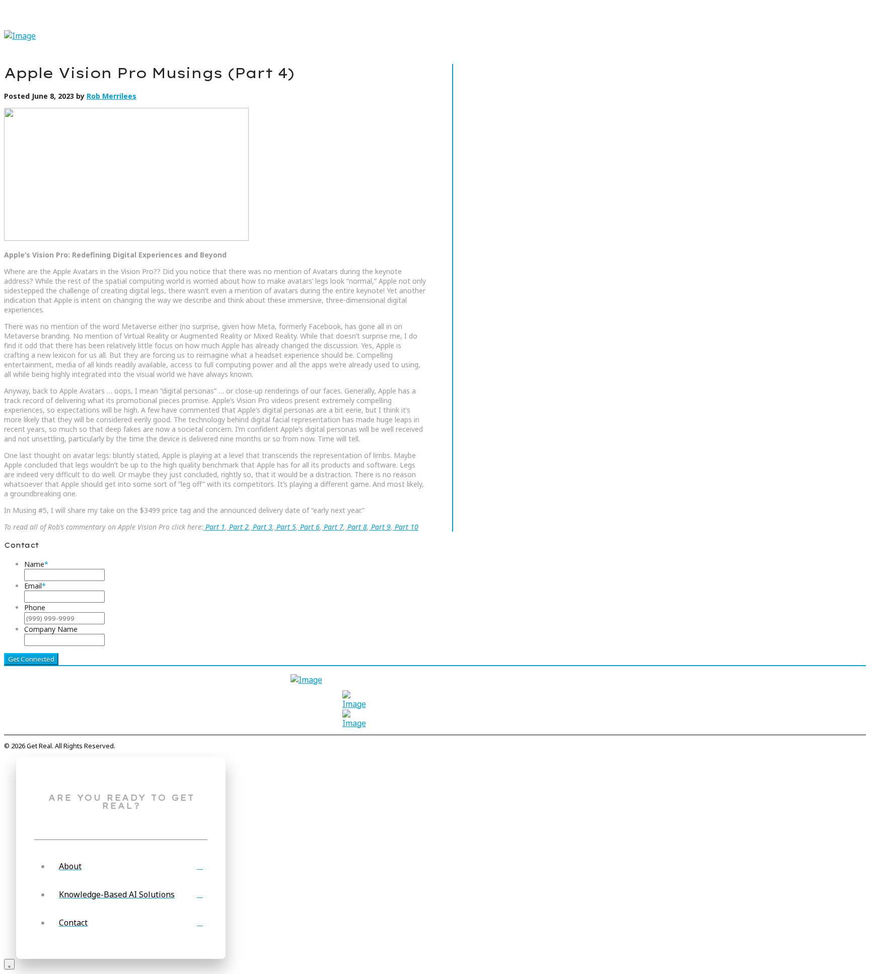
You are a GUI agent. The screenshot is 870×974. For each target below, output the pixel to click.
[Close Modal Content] (9, 964)
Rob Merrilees (111, 96)
